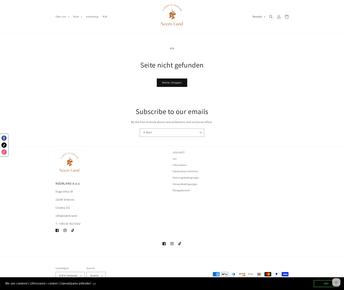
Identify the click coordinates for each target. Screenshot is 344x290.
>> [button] (94, 283)
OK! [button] (326, 283)
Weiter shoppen (172, 82)
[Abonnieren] (200, 132)
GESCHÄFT (179, 152)
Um (175, 158)
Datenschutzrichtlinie (185, 171)
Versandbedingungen (185, 184)
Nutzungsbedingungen (186, 177)
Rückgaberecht (181, 190)
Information (180, 165)
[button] (62, 16)
